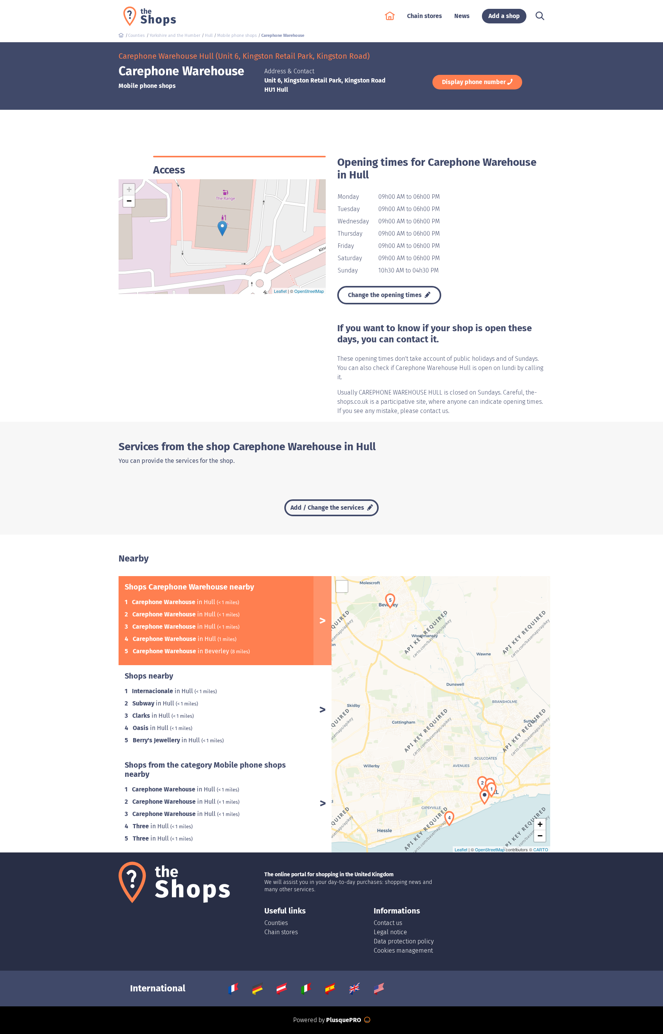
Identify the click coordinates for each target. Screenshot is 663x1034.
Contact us (388, 923)
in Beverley (182, 651)
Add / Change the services (328, 507)
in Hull (174, 602)
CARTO (540, 849)
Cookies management (403, 950)
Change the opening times (385, 295)
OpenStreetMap (309, 291)
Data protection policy (404, 941)
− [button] (129, 201)
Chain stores (281, 932)
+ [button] (129, 189)
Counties (276, 923)
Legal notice (390, 932)
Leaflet (280, 291)
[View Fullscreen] (342, 586)
